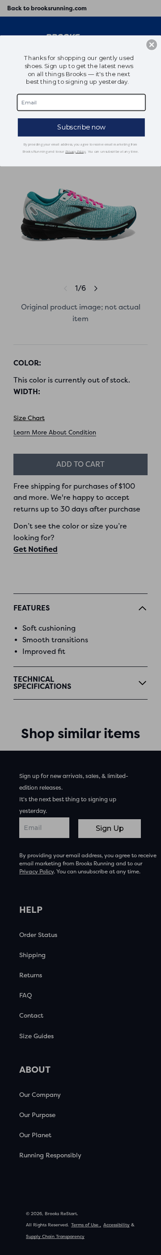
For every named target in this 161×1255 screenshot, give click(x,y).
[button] (151, 44)
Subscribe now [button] (81, 127)
